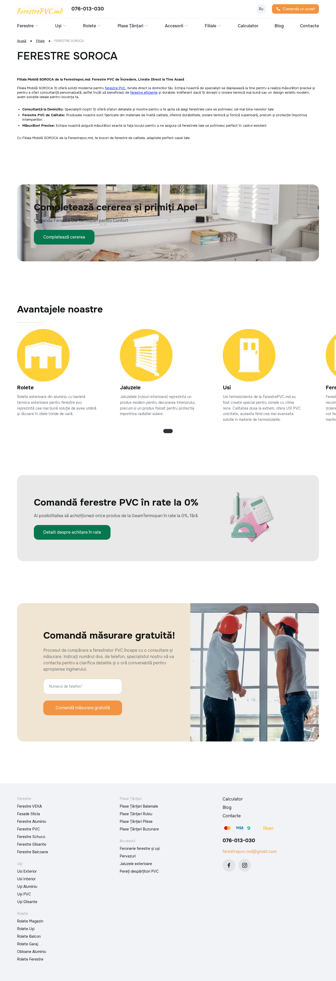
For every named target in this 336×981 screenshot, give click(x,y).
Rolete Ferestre (30, 959)
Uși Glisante (27, 901)
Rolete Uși (25, 928)
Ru (261, 9)
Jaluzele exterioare (136, 863)
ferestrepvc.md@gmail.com (250, 851)
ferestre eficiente (144, 92)
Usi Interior (26, 879)
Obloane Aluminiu (31, 951)
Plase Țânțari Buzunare (139, 829)
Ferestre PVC (28, 829)
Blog (279, 26)
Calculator (248, 26)
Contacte (309, 26)
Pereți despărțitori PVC (139, 871)
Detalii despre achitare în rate (72, 532)
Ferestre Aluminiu (31, 821)
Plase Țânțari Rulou (136, 814)
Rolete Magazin (30, 921)
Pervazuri (128, 856)
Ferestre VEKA (29, 806)
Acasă (21, 41)
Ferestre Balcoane (32, 852)
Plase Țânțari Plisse (136, 821)
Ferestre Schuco (31, 836)
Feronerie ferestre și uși (140, 848)
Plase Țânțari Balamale (139, 806)
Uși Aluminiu (27, 886)
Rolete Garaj (27, 944)
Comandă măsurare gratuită (83, 707)
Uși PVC (24, 894)
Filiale (40, 41)
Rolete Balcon (29, 936)
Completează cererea (64, 237)
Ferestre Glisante (31, 844)
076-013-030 (87, 9)
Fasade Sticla (28, 814)
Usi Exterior (27, 871)
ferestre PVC (115, 88)
